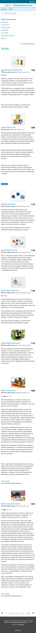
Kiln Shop (3, 33)
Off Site (3, 38)
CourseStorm (21, 624)
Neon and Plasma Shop (7, 35)
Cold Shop (3, 25)
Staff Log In (18, 630)
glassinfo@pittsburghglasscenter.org (18, 622)
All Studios (4, 22)
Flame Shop (4, 27)
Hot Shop (3, 30)
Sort (21, 43)
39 (28, 613)
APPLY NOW (5, 481)
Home (4, 9)
